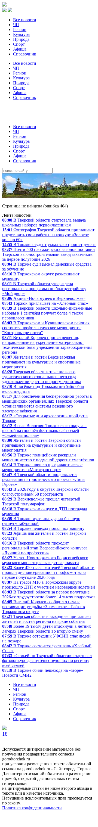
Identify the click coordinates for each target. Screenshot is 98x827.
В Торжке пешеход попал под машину (43, 528)
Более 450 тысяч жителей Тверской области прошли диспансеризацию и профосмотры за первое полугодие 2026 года (48, 572)
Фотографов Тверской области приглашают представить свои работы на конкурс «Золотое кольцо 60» (48, 235)
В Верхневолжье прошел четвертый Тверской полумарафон (41, 501)
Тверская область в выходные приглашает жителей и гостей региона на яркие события (46, 619)
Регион (19, 29)
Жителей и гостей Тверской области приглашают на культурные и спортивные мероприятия (41, 445)
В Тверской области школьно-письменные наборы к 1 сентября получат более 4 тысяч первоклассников (47, 313)
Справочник (24, 54)
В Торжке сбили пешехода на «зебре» (42, 670)
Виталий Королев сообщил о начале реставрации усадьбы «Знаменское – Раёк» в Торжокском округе (43, 606)
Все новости (24, 19)
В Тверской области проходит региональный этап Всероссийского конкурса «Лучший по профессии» (44, 548)
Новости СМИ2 (17, 675)
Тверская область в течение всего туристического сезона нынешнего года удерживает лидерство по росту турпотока (41, 376)
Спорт (19, 44)
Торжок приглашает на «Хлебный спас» (45, 303)
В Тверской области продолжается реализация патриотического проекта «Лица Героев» (43, 479)
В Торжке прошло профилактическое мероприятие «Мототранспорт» (42, 467)
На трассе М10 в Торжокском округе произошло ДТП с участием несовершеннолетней (48, 584)
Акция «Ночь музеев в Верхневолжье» (43, 298)
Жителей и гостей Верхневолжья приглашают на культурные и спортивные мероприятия (41, 362)
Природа (21, 39)
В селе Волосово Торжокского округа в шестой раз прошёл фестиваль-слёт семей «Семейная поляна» (44, 430)
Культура (21, 34)
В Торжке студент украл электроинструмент (49, 244)
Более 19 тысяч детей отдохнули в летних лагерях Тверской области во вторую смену (46, 628)
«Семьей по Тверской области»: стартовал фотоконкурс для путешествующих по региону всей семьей (47, 660)
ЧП (16, 24)
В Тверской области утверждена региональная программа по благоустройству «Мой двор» (44, 288)
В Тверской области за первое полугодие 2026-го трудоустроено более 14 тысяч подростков (49, 594)
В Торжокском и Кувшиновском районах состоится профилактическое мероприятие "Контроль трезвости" (46, 328)
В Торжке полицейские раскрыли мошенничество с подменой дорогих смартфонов (48, 457)
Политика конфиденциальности (32, 808)
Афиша (19, 49)
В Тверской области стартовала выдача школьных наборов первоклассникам (44, 222)
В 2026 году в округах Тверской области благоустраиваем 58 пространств (45, 491)
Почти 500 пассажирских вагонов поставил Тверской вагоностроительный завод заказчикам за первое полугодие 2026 (48, 254)
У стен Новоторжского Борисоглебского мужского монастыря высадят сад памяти (45, 560)
